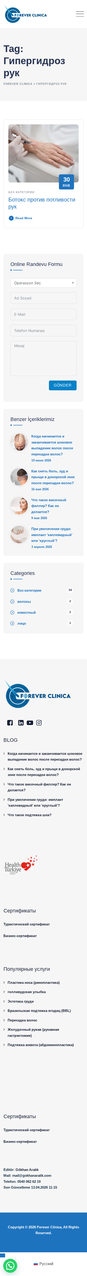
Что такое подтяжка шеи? (30, 815)
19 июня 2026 (41, 460)
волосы (24, 601)
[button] (10, 1266)
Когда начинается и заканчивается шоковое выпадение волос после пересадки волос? (52, 445)
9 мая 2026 (39, 518)
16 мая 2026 (40, 489)
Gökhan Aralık (27, 1170)
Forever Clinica (49, 1227)
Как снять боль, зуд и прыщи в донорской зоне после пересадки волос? (53, 477)
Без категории (21, 192)
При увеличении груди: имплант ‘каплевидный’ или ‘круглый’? (51, 535)
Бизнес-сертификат (20, 936)
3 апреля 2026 (41, 547)
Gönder (63, 385)
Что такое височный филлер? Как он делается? (48, 506)
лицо (21, 623)
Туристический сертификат (26, 924)
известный (26, 612)
